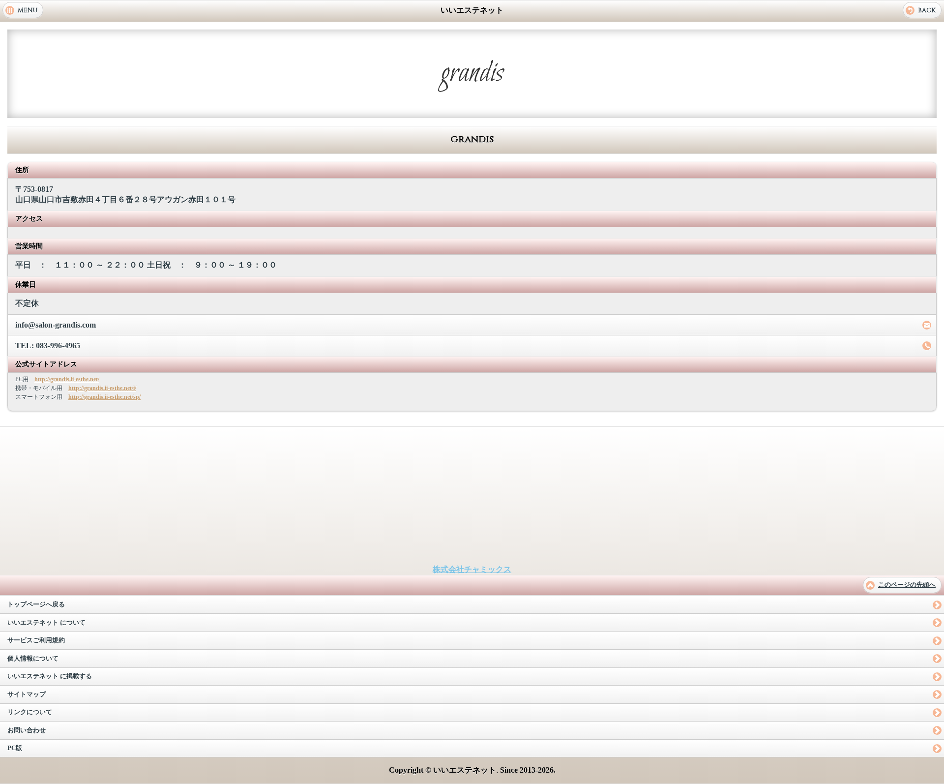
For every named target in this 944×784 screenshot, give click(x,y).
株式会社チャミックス (472, 569)
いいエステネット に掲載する (49, 676)
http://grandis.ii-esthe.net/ (66, 379)
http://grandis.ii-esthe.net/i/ (102, 388)
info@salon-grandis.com (55, 325)
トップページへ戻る (36, 604)
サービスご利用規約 (36, 640)
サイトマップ (26, 694)
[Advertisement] (472, 496)
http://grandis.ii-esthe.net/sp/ (104, 396)
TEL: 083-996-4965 (47, 345)
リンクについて (29, 712)
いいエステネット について (46, 622)
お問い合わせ (26, 730)
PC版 (14, 748)
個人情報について (33, 658)
